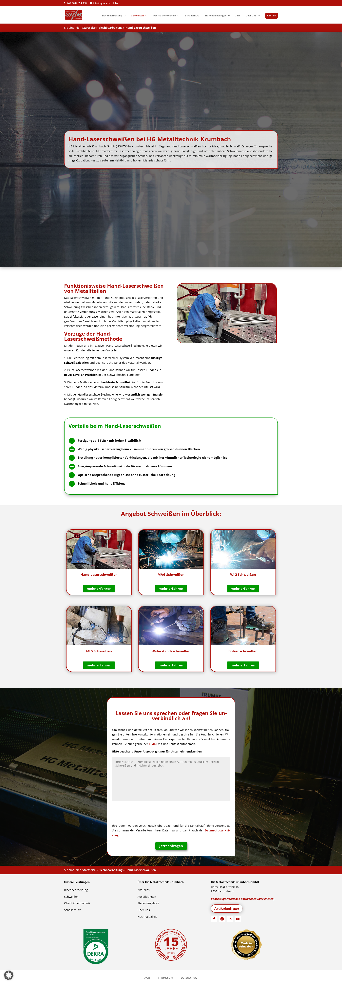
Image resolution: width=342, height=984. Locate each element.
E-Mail (153, 744)
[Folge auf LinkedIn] (230, 919)
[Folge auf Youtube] (238, 919)
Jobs (115, 3)
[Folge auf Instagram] (222, 919)
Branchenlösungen (216, 15)
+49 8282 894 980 (77, 3)
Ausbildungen (147, 897)
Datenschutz (189, 977)
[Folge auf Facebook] (214, 919)
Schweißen (137, 15)
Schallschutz (192, 15)
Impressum (165, 977)
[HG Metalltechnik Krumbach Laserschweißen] (227, 313)
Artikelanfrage (226, 908)
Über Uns (251, 15)
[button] (8, 975)
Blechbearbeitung (112, 15)
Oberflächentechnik (164, 15)
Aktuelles (144, 890)
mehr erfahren (99, 588)
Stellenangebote (148, 903)
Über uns (144, 910)
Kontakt (271, 15)
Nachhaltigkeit (147, 917)
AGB (147, 977)
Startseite (89, 27)
